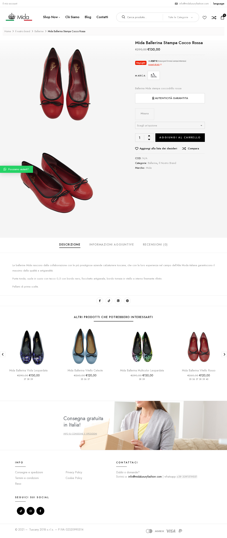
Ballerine (39, 31)
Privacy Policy (74, 472)
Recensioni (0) (155, 245)
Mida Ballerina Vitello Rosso (198, 370)
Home (7, 31)
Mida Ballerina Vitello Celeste (85, 370)
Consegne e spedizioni (29, 472)
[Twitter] (109, 300)
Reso (18, 484)
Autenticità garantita (171, 98)
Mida (149, 168)
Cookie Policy (74, 478)
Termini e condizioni (27, 478)
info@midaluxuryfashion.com (194, 3)
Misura (145, 113)
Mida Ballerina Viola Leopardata (28, 370)
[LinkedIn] (118, 300)
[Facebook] (99, 300)
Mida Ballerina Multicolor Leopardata (142, 370)
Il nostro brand (22, 31)
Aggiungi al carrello (180, 137)
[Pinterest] (127, 300)
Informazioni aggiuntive (111, 245)
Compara (193, 148)
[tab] (70, 245)
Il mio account (10, 3)
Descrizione (70, 245)
